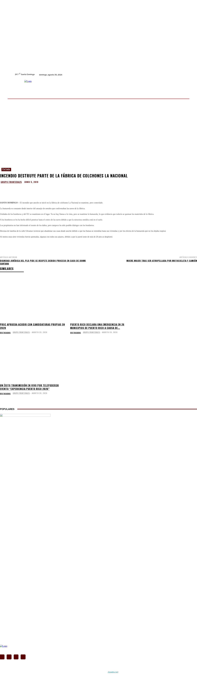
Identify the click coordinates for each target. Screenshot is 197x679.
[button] (179, 95)
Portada (6, 169)
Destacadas (5, 333)
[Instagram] (86, 75)
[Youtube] (93, 75)
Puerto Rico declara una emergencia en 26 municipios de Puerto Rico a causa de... (97, 326)
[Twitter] (90, 75)
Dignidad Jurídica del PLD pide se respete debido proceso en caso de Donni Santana (43, 262)
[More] (128, 189)
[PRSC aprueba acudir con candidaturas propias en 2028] (33, 298)
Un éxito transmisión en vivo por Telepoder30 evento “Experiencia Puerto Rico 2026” (29, 387)
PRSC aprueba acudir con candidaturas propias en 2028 (32, 326)
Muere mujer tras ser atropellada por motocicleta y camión (161, 260)
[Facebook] (82, 75)
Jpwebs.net (113, 672)
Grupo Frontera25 (11, 182)
